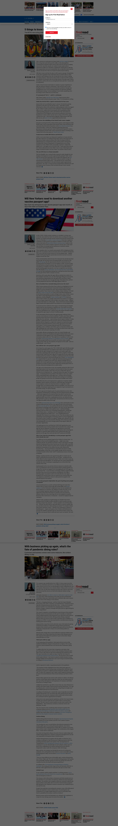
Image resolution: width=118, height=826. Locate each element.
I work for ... (48, 22)
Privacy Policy (48, 36)
